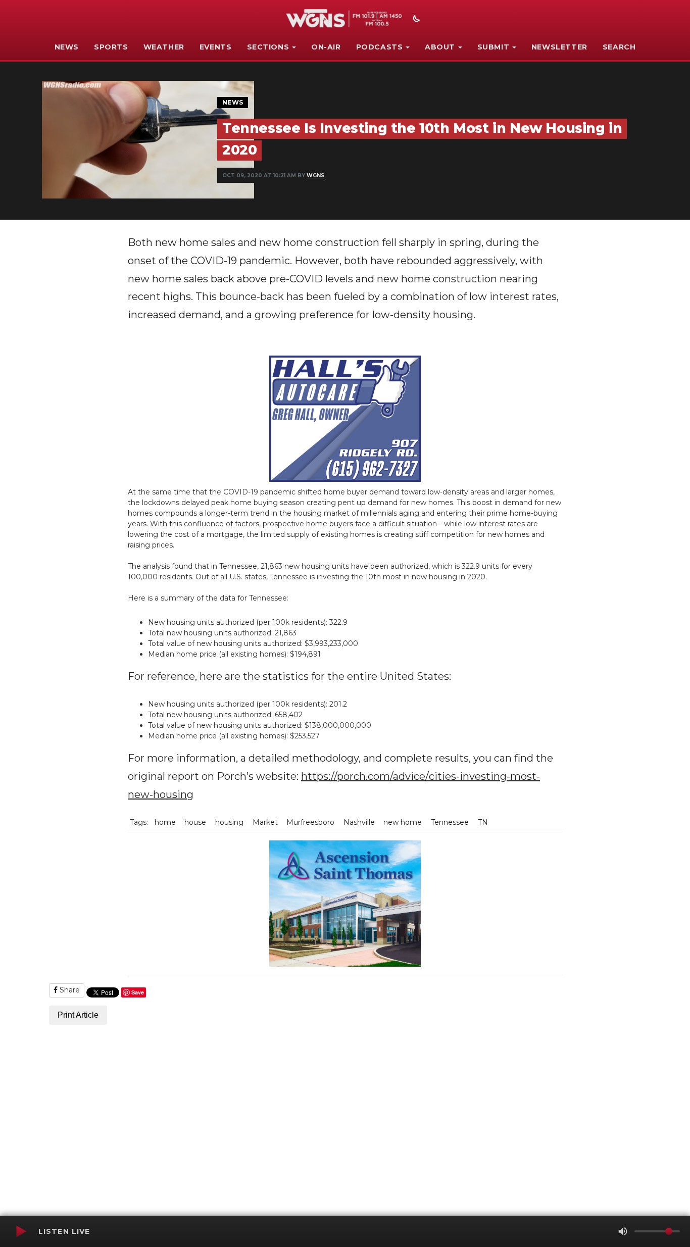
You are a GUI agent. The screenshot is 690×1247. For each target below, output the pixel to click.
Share (69, 989)
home (165, 822)
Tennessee (450, 822)
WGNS (315, 175)
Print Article (78, 1015)
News (67, 47)
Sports (111, 47)
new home (402, 822)
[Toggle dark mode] (415, 19)
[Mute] (622, 1231)
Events (216, 47)
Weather (163, 47)
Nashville (359, 822)
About (440, 47)
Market (265, 822)
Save (137, 992)
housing (229, 822)
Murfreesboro (310, 822)
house (195, 822)
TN (483, 822)
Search (619, 47)
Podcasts (379, 47)
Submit (493, 47)
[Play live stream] (20, 1231)
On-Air (326, 47)
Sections (268, 47)
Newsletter (559, 47)
